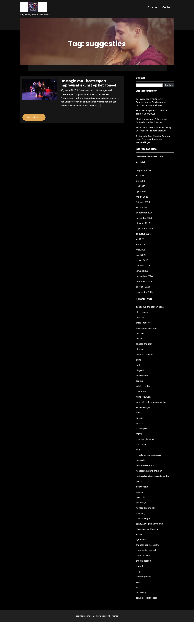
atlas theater (143, 322)
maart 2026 (142, 196)
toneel (139, 566)
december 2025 (144, 212)
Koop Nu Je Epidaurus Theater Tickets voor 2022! (151, 112)
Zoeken (140, 77)
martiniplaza (142, 428)
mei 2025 (140, 249)
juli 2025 (140, 239)
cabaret (140, 333)
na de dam (141, 460)
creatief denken (144, 354)
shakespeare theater (147, 529)
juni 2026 (140, 181)
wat (138, 587)
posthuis (140, 497)
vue (138, 582)
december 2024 (144, 276)
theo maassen (143, 560)
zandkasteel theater (146, 597)
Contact (167, 7)
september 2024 (144, 292)
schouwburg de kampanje (149, 523)
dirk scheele (142, 375)
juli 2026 (140, 175)
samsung (140, 513)
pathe (139, 481)
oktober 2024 (143, 286)
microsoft (141, 444)
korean (139, 418)
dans (138, 359)
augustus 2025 (143, 233)
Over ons (152, 7)
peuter (139, 492)
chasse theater (144, 343)
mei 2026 (140, 186)
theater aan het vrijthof (148, 544)
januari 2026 (142, 207)
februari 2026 (143, 202)
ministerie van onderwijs (148, 455)
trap (138, 571)
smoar (139, 534)
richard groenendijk (146, 507)
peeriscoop (142, 486)
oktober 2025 (143, 223)
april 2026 (141, 191)
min (138, 449)
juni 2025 (140, 244)
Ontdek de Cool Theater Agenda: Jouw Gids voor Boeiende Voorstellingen (153, 139)
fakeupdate (142, 391)
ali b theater (142, 312)
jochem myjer (143, 407)
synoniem (141, 539)
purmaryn (141, 502)
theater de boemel (146, 550)
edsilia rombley (144, 386)
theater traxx (143, 555)
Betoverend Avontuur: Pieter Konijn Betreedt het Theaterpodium (154, 129)
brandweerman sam (146, 328)
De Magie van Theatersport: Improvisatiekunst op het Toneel (88, 83)
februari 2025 (143, 265)
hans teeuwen (143, 396)
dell (138, 365)
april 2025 (141, 255)
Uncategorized (104, 90)
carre (139, 338)
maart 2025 (142, 260)
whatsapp (141, 592)
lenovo (139, 423)
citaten (139, 349)
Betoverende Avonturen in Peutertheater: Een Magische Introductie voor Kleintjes (151, 102)
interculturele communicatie (151, 402)
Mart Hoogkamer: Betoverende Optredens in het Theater (152, 121)
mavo (139, 433)
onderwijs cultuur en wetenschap (153, 476)
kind (138, 412)
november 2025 (144, 218)
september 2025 (144, 228)
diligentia (140, 370)
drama (139, 380)
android (140, 317)
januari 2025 (142, 270)
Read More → (34, 117)
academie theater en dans (150, 306)
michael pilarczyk (145, 439)
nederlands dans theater (149, 470)
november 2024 (144, 281)
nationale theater (145, 465)
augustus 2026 (143, 170)
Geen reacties (86, 90)
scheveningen (143, 518)
